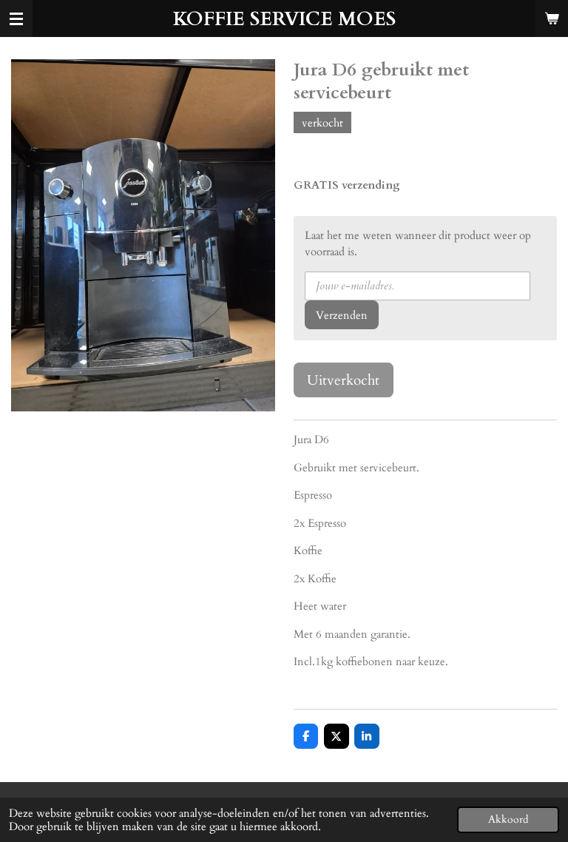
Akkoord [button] (508, 819)
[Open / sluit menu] (16, 18)
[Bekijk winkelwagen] (551, 18)
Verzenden (342, 315)
